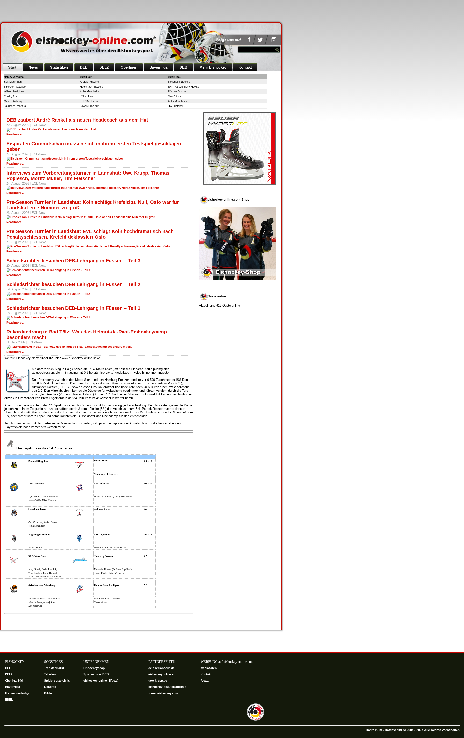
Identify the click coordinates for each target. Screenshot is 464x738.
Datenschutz (393, 730)
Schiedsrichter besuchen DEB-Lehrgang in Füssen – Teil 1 (73, 308)
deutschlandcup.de (161, 668)
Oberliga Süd (14, 680)
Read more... (15, 134)
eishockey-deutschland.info (167, 687)
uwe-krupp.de (158, 680)
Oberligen (129, 67)
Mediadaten (209, 668)
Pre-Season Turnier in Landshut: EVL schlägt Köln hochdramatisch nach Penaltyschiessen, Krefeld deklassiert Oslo (90, 234)
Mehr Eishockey (212, 67)
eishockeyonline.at (161, 674)
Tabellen (50, 674)
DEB (183, 67)
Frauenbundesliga (17, 693)
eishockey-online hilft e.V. (101, 680)
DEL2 (104, 67)
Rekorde (50, 687)
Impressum (374, 730)
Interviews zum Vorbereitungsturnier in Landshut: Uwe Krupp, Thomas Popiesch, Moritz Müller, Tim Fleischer (88, 175)
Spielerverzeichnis (57, 680)
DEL (83, 67)
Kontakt (245, 67)
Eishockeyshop (94, 668)
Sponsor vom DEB (96, 674)
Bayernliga (158, 67)
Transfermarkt (54, 668)
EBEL (9, 699)
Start (12, 67)
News (33, 67)
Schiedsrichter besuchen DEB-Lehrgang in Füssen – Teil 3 (73, 260)
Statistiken (59, 67)
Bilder (48, 693)
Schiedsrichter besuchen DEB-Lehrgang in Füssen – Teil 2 (73, 284)
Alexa (205, 680)
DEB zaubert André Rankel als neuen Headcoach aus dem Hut (77, 120)
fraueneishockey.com (163, 693)
